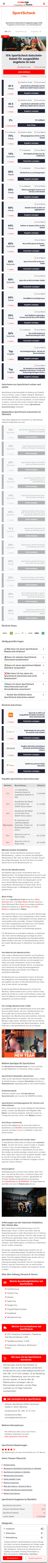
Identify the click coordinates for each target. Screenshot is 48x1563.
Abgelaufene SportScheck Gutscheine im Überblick (22, 1468)
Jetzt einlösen (24, 72)
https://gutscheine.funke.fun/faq (16, 1436)
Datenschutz (24, 1554)
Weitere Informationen (12, 1493)
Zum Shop (31, 125)
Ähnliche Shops (9, 1465)
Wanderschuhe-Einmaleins (13, 1475)
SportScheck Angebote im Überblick (17, 1472)
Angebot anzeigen (31, 93)
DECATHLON (10, 1181)
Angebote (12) (36, 31)
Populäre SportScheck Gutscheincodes (18, 1490)
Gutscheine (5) (20, 31)
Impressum (33, 1554)
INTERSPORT (24, 1181)
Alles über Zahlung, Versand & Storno (17, 1486)
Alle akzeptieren (13, 1558)
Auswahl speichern (35, 1558)
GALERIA (18, 1127)
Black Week (22, 902)
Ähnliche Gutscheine (11, 1483)
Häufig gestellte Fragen (12, 1479)
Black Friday (25, 906)
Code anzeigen (31, 437)
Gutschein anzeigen (31, 161)
